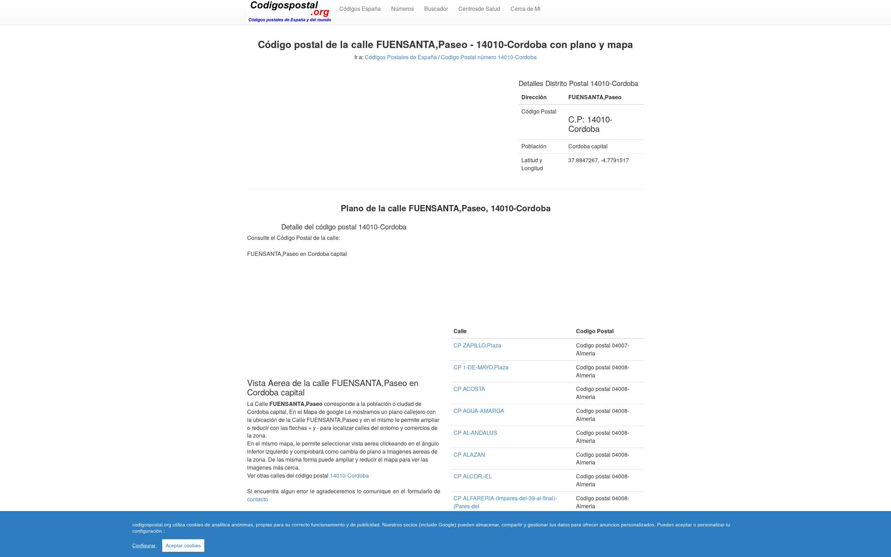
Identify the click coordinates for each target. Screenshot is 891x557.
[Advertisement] (377, 121)
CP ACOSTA (469, 389)
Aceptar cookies (183, 545)
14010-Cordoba (349, 475)
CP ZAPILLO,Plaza (477, 345)
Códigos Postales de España (401, 57)
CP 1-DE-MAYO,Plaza (481, 367)
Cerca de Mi (526, 9)
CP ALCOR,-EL (473, 476)
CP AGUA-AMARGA (479, 411)
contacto (257, 499)
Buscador (436, 9)
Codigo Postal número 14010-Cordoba (489, 57)
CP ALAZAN (469, 454)
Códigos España (360, 9)
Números (402, 9)
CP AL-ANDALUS (475, 433)
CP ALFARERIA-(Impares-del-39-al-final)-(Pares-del (505, 502)
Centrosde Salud (479, 9)
